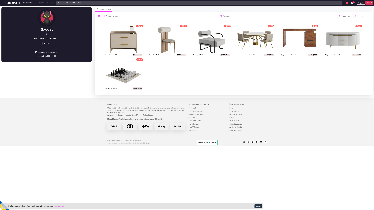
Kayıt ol (369, 3)
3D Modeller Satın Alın (198, 104)
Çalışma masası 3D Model (289, 55)
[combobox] (279, 16)
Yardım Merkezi (234, 111)
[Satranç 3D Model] (123, 73)
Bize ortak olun (193, 124)
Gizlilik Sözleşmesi (235, 124)
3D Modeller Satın (194, 121)
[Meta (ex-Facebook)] (257, 142)
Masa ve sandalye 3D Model (246, 55)
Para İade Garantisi (235, 130)
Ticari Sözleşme (234, 121)
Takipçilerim (39, 38)
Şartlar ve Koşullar (235, 127)
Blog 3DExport (193, 127)
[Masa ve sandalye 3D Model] (255, 39)
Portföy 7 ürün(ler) (105, 9)
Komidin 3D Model (111, 55)
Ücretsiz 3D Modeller (195, 114)
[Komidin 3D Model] (123, 39)
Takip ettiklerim (53, 38)
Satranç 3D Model (111, 88)
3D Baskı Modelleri (195, 111)
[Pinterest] (252, 142)
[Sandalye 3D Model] (167, 39)
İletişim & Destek (236, 104)
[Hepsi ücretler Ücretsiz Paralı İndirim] (345, 16)
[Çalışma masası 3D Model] (299, 39)
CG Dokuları (192, 118)
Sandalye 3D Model (155, 55)
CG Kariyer (192, 130)
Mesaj (48, 43)
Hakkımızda (112, 104)
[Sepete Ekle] (135, 50)
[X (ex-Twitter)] (248, 142)
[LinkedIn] (261, 142)
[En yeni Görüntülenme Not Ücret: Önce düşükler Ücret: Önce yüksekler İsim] (361, 16)
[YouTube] (265, 142)
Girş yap (361, 3)
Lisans (231, 118)
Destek (231, 108)
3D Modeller (192, 108)
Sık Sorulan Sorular (236, 114)
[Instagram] (244, 142)
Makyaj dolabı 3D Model (332, 55)
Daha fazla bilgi (59, 206)
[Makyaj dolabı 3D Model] (342, 39)
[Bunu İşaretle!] (139, 50)
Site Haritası (146, 143)
